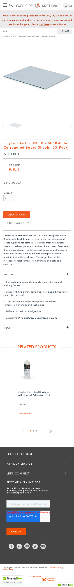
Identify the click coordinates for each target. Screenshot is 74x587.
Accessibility (8, 569)
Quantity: (8, 193)
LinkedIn (19, 546)
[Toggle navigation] (5, 5)
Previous (4, 125)
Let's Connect (18, 473)
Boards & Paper (47, 36)
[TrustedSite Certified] (12, 579)
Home (4, 31)
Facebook (11, 546)
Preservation (9, 36)
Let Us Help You (19, 454)
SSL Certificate (34, 576)
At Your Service (19, 463)
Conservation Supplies (28, 36)
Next (70, 125)
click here (44, 24)
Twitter (35, 546)
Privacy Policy (55, 567)
